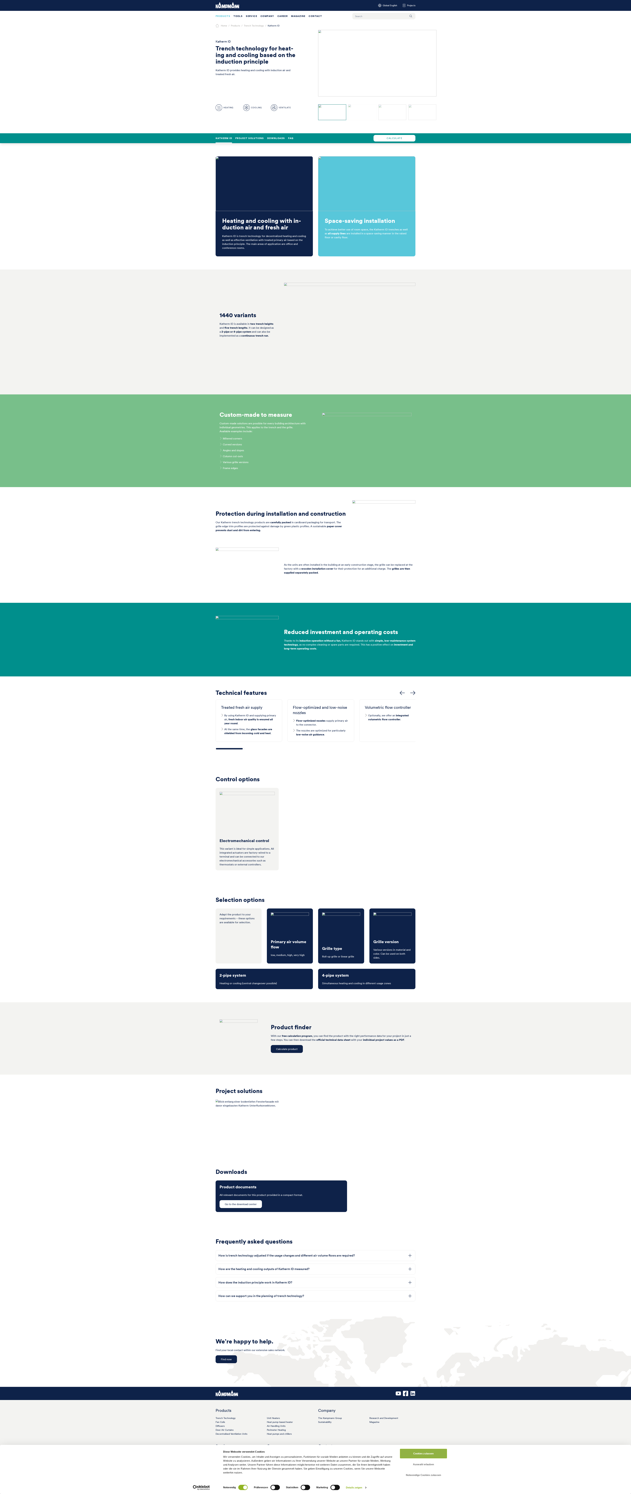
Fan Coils (220, 1422)
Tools (238, 16)
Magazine (298, 16)
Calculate (394, 138)
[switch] (275, 1487)
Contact (315, 16)
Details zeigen (354, 1487)
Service (251, 16)
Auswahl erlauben (423, 1464)
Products (223, 16)
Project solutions (249, 138)
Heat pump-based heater (280, 1422)
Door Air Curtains (225, 1429)
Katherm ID (224, 138)
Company (267, 16)
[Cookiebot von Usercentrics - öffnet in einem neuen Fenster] (201, 1487)
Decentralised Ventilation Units (231, 1433)
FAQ (290, 138)
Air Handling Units (276, 1425)
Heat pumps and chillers (279, 1433)
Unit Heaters (273, 1418)
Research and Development (383, 1418)
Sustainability (325, 1422)
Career (282, 16)
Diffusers (220, 1425)
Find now (226, 1359)
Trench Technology (226, 1418)
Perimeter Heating (276, 1429)
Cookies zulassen (423, 1453)
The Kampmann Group (330, 1418)
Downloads (276, 138)
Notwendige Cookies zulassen (423, 1475)
